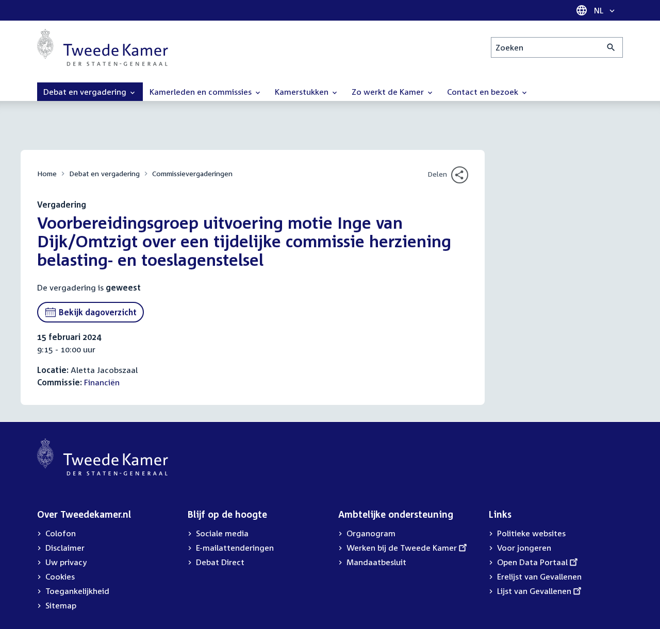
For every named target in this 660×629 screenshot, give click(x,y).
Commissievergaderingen (192, 173)
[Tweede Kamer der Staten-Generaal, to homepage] (102, 47)
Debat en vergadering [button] (85, 92)
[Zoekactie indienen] (611, 47)
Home (47, 173)
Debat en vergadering (104, 173)
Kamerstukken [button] (303, 92)
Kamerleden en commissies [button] (202, 92)
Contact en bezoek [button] (483, 92)
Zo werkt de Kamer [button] (389, 92)
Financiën (102, 382)
